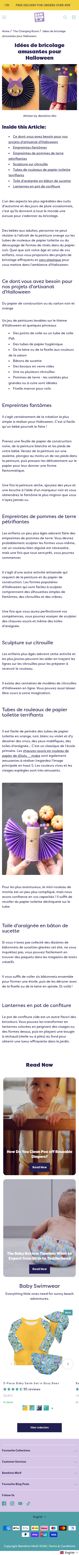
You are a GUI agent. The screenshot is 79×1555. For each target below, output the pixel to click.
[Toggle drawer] (4, 17)
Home (6, 31)
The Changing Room (26, 31)
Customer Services (14, 1461)
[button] (13, 1389)
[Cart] (74, 17)
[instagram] (12, 1503)
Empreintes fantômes (30, 147)
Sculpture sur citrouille (30, 164)
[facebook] (4, 1503)
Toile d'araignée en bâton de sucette (42, 181)
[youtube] (20, 1503)
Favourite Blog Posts (15, 1484)
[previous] (11, 1364)
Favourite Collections (16, 1450)
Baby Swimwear (39, 1285)
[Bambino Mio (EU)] (39, 17)
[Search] (65, 17)
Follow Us (8, 1495)
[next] (68, 1364)
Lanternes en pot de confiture (36, 186)
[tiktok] (28, 1503)
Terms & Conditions (62, 1546)
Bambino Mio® (11, 1473)
